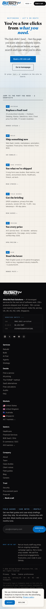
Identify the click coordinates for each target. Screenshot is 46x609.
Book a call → (40, 3)
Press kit (6, 494)
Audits (5, 390)
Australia (9, 412)
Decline (21, 602)
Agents (6, 360)
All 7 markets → (9, 419)
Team (5, 460)
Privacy (6, 574)
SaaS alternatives (10, 383)
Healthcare (7, 431)
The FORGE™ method (11, 380)
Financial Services (10, 435)
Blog (5, 474)
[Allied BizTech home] (12, 3)
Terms (13, 574)
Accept (10, 602)
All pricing (7, 376)
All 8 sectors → (9, 445)
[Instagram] (24, 337)
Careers (6, 478)
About (5, 457)
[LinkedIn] (5, 337)
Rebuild (6, 349)
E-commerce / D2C (10, 442)
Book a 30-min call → (23, 59)
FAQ (4, 394)
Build (5, 353)
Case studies (8, 464)
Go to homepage (23, 67)
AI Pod (5, 356)
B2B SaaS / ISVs (9, 438)
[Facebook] (19, 337)
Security (6, 488)
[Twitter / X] (10, 337)
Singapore (10, 416)
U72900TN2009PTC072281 (23, 328)
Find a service (8, 373)
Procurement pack (10, 491)
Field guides (8, 471)
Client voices (8, 467)
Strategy (6, 363)
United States (11, 405)
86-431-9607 (19, 325)
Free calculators (9, 387)
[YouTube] (14, 337)
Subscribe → (39, 529)
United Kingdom (12, 409)
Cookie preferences (26, 574)
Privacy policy (28, 597)
